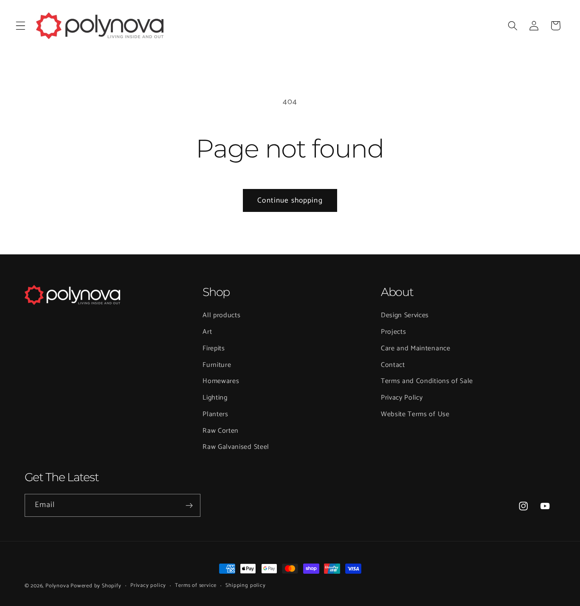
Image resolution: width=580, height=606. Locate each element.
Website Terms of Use (415, 414)
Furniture (217, 365)
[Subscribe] (189, 505)
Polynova (57, 585)
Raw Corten (221, 431)
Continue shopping (290, 200)
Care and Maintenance (415, 348)
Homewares (221, 381)
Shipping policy (245, 585)
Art (207, 332)
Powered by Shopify (95, 585)
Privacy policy (148, 585)
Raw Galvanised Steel (236, 447)
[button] (20, 26)
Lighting (215, 397)
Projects (393, 332)
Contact (393, 365)
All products (221, 315)
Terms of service (196, 585)
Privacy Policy (402, 397)
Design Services (405, 315)
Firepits (214, 348)
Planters (215, 414)
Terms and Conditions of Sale (427, 381)
